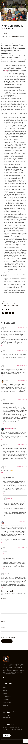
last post (16, 55)
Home (4, 687)
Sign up (6, 735)
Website (3, 627)
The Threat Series (7, 696)
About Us (5, 690)
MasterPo (7, 466)
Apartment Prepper (9, 428)
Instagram (5, 693)
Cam (6, 573)
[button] (14, 690)
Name (2, 615)
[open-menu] (25, 4)
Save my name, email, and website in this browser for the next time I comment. (13, 636)
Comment (4, 598)
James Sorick (8, 522)
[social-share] (3, 313)
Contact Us (5, 705)
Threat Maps (6, 699)
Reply (2, 345)
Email (3, 621)
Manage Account (7, 702)
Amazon (6, 70)
